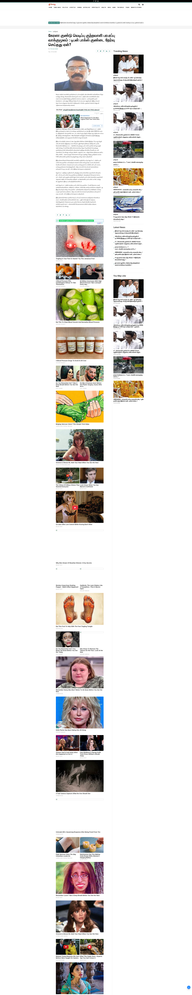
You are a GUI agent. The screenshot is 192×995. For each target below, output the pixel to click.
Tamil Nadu (57, 7)
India (109, 7)
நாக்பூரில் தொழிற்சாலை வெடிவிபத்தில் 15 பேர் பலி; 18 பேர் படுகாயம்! (81, 109)
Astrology (86, 7)
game (114, 7)
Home (50, 7)
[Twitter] (96, 1)
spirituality (96, 7)
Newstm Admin (54, 48)
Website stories (136, 7)
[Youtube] (98, 1)
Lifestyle (72, 7)
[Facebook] (94, 1)
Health (103, 7)
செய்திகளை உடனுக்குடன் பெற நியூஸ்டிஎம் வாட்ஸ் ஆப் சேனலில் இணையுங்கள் (76, 220)
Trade (127, 7)
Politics (65, 7)
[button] (143, 5)
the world (120, 7)
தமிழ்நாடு (55, 31)
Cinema (79, 7)
